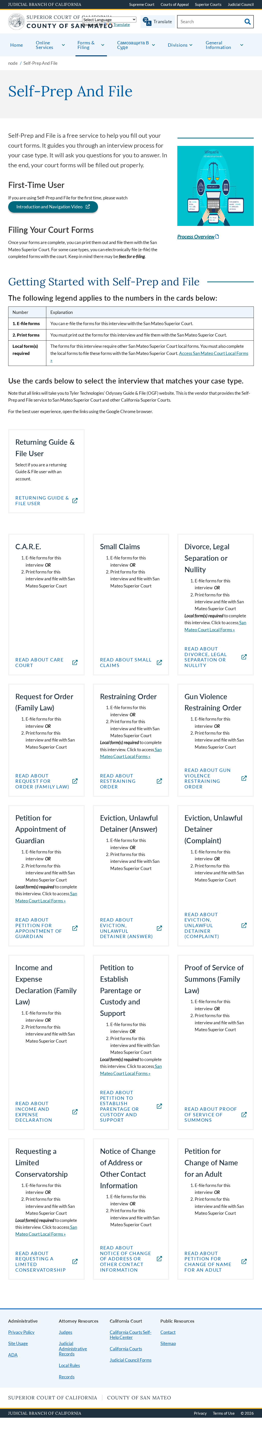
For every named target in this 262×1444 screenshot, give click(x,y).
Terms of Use (224, 1413)
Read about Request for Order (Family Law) (42, 781)
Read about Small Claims (126, 662)
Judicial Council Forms (130, 1360)
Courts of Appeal (175, 4)
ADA (13, 1355)
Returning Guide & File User (42, 500)
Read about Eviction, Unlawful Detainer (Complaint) (201, 925)
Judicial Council (241, 4)
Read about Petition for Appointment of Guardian (38, 928)
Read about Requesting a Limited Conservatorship (40, 1262)
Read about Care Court (39, 662)
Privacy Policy (21, 1332)
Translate (121, 24)
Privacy (200, 1413)
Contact (168, 1332)
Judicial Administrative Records (73, 1349)
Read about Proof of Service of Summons (210, 1114)
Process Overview (198, 236)
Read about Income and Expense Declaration (33, 1112)
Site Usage (18, 1343)
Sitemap (168, 1343)
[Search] (248, 22)
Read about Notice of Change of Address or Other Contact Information (125, 1259)
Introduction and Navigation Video (49, 206)
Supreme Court (142, 4)
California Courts (126, 1348)
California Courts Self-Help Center (130, 1335)
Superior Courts (208, 4)
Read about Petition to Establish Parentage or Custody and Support (119, 1106)
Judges (65, 1332)
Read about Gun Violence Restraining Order (207, 778)
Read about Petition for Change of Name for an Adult (207, 1262)
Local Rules (69, 1365)
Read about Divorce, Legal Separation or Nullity (205, 657)
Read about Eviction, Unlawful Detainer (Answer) (126, 928)
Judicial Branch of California (44, 4)
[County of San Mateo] (60, 27)
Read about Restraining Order (118, 781)
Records (66, 1376)
